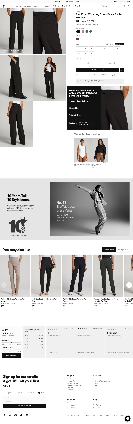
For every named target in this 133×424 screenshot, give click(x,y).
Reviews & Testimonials (101, 381)
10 (104, 48)
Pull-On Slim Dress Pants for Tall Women (75, 300)
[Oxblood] (77, 39)
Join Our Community (24, 405)
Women (21, 393)
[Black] (78, 31)
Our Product (70, 407)
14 (117, 48)
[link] (66, 209)
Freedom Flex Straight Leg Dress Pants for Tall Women (106, 300)
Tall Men (96, 403)
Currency (118, 1)
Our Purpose (71, 405)
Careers (96, 385)
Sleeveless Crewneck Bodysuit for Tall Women (82, 163)
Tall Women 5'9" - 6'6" (72, 1)
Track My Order (72, 383)
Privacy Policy (105, 415)
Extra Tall (112, 63)
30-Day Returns (99, 81)
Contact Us (70, 381)
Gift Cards (96, 407)
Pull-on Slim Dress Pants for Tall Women (13, 300)
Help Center (70, 379)
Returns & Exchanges (74, 385)
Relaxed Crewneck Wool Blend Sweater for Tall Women (99, 164)
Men (32, 393)
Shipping (69, 387)
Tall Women (97, 405)
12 (110, 48)
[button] (122, 70)
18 (85, 54)
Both (42, 393)
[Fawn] (83, 31)
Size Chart (109, 44)
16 (79, 54)
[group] (84, 122)
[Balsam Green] (90, 31)
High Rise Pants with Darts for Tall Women (44, 300)
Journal (95, 383)
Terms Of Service (89, 415)
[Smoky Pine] (87, 31)
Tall (87, 63)
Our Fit (68, 403)
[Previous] (4, 285)
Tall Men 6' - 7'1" (59, 1)
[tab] (109, 249)
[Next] (129, 285)
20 (91, 54)
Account (96, 379)
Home (78, 11)
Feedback (70, 390)
